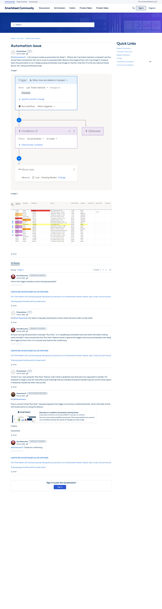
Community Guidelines (125, 65)
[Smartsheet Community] (19, 8)
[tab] (15, 263)
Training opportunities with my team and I (28, 301)
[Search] (133, 8)
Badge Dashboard (123, 55)
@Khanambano (19, 399)
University (33, 1)
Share (14, 254)
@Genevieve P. (19, 57)
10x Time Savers (61, 296)
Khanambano (21, 51)
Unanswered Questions (134, 62)
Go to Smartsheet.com (147, 1)
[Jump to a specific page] (110, 270)
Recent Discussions (124, 48)
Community (10, 1)
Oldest (20, 270)
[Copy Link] (27, 54)
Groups (119, 58)
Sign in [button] (59, 487)
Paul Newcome (22, 276)
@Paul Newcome (20, 318)
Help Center (22, 1)
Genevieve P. (21, 393)
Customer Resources (124, 51)
